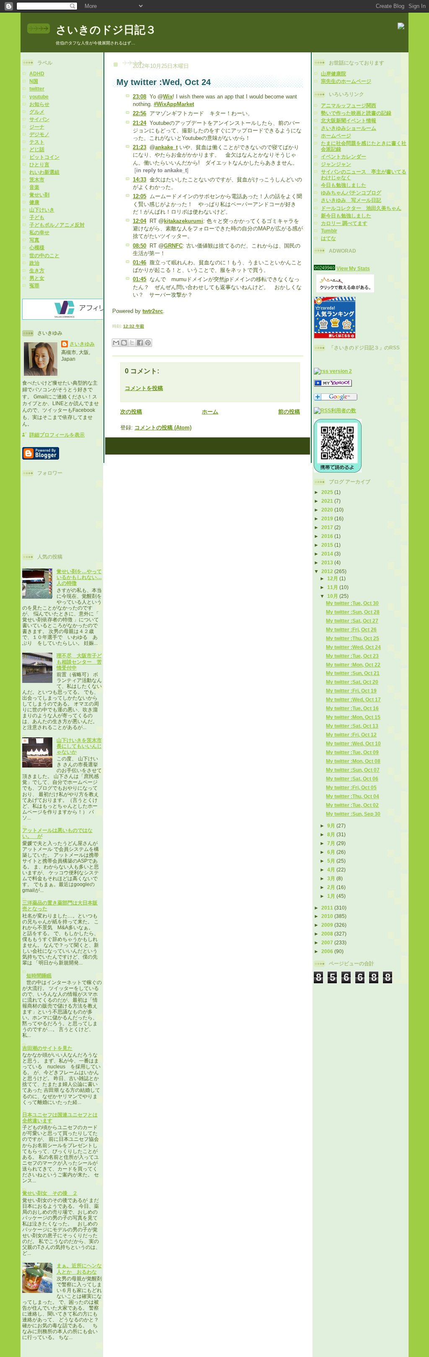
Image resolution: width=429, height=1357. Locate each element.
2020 (327, 509)
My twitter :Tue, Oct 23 (352, 656)
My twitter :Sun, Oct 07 (353, 770)
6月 (331, 852)
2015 (327, 545)
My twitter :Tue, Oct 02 (352, 805)
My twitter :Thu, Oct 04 (352, 796)
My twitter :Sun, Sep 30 (353, 814)
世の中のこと (44, 255)
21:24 (139, 123)
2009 (327, 925)
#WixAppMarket (174, 104)
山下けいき (41, 209)
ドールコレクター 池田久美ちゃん (361, 208)
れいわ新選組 (44, 172)
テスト (36, 142)
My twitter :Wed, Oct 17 (353, 699)
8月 (331, 834)
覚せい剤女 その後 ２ (50, 1193)
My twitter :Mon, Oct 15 (353, 717)
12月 (333, 578)
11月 (333, 587)
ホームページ (336, 135)
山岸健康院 (333, 73)
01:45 (139, 279)
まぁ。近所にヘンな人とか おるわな (79, 1268)
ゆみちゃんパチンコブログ (351, 192)
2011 (327, 907)
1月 (331, 896)
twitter (36, 88)
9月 (331, 825)
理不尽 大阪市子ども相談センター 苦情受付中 (79, 661)
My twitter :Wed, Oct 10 (353, 743)
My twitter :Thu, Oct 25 (352, 638)
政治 (34, 263)
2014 (327, 553)
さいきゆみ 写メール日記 (351, 200)
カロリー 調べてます (344, 223)
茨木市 (36, 179)
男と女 (36, 278)
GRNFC (173, 246)
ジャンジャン (336, 164)
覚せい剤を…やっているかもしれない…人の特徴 (79, 577)
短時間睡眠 (39, 975)
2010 (327, 916)
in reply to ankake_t (161, 170)
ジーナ (36, 126)
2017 (327, 527)
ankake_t (166, 147)
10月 (333, 596)
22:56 (139, 113)
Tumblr (329, 230)
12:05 (139, 196)
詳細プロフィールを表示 (57, 434)
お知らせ (39, 104)
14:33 (139, 179)
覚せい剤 (39, 194)
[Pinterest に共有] (148, 343)
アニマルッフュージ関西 (348, 105)
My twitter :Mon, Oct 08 (353, 761)
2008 (327, 933)
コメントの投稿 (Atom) (162, 427)
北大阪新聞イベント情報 (348, 120)
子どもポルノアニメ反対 (57, 224)
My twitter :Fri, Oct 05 (351, 787)
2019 (327, 518)
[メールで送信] (116, 343)
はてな (328, 238)
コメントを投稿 (144, 388)
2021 (327, 501)
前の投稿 (289, 411)
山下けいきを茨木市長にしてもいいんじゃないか (79, 746)
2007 (327, 942)
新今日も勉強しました (346, 215)
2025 (327, 492)
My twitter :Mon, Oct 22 (353, 664)
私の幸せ (39, 232)
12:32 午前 (133, 326)
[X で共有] (132, 343)
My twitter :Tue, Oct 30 (352, 603)
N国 (33, 81)
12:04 (139, 221)
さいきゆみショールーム (348, 128)
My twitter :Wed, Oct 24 (353, 647)
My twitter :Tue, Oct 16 (352, 708)
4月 (331, 869)
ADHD (36, 73)
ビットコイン (44, 157)
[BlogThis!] (124, 343)
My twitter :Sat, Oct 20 (352, 682)
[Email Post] (146, 326)
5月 (331, 860)
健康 (34, 202)
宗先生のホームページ (346, 81)
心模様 (36, 247)
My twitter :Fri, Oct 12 (351, 734)
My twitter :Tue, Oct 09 (352, 752)
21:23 (139, 147)
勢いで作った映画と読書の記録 (356, 113)
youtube (39, 96)
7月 (331, 843)
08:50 (139, 246)
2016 (327, 536)
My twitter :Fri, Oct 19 (351, 690)
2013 (327, 562)
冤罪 (34, 285)
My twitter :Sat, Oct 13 (352, 726)
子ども (36, 217)
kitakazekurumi (183, 221)
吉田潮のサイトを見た (47, 1048)
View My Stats (353, 268)
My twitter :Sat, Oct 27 (352, 620)
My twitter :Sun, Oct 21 (353, 673)
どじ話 (36, 149)
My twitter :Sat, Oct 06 (352, 778)
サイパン (39, 119)
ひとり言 (39, 164)
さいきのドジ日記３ (106, 29)
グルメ (36, 111)
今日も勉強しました (343, 185)
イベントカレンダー (343, 156)
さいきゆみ (82, 343)
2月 (331, 887)
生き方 (36, 270)
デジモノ (39, 134)
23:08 (139, 96)
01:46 (139, 262)
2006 (327, 951)
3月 (331, 878)
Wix (168, 96)
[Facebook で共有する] (140, 343)
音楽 (34, 187)
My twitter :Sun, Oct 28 (353, 612)
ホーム (210, 411)
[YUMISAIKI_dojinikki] (333, 385)
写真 (34, 240)
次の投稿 (131, 411)
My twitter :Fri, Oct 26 (351, 629)
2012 (327, 571)
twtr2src (152, 311)
